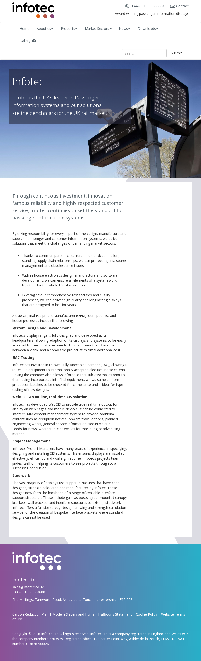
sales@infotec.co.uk (28, 587)
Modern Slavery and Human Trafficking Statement (92, 614)
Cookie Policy (146, 614)
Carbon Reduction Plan (30, 614)
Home (24, 28)
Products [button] (68, 28)
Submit (176, 53)
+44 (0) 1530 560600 (147, 6)
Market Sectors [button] (97, 28)
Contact (182, 6)
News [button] (123, 28)
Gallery (26, 40)
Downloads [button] (147, 28)
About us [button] (44, 28)
